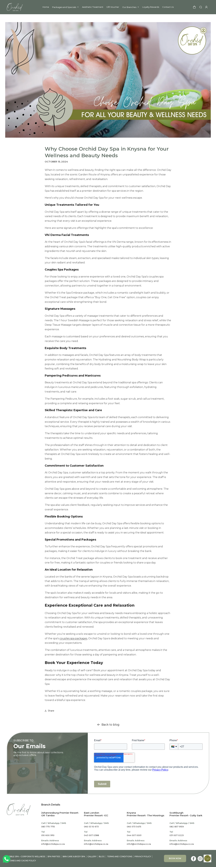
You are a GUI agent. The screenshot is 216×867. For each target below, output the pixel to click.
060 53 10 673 (91, 826)
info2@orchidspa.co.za (96, 844)
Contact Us (168, 7)
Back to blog (110, 724)
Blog (102, 856)
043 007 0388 (91, 835)
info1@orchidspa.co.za (53, 844)
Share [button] (51, 710)
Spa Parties (53, 856)
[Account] (206, 7)
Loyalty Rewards (150, 7)
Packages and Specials (64, 7)
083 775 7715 (48, 826)
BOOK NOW (175, 858)
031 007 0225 (177, 835)
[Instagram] (200, 858)
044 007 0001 (134, 835)
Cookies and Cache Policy (21, 860)
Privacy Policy (143, 856)
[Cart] (194, 7)
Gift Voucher (112, 7)
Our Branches (129, 7)
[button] (200, 7)
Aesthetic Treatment (92, 7)
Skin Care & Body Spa (73, 856)
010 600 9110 (47, 835)
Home (46, 7)
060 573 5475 (134, 826)
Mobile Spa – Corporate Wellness (26, 856)
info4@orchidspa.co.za (182, 844)
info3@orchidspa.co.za (139, 844)
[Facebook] (193, 858)
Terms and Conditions (119, 856)
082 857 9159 (177, 826)
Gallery (91, 856)
